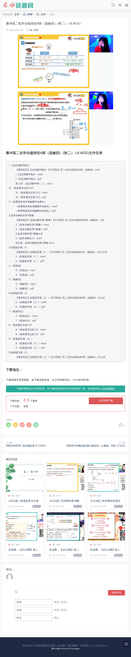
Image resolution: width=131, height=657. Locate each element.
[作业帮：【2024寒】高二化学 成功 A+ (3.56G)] (106, 526)
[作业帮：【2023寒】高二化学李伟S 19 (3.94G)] (24, 526)
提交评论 (116, 593)
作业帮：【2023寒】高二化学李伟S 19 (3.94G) (25, 550)
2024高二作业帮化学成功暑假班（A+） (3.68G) (105, 501)
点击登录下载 (106, 400)
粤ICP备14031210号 (61, 649)
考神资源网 (18, 5)
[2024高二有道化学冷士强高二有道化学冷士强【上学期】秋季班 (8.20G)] (24, 477)
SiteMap (75, 649)
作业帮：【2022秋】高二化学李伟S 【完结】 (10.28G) (65, 550)
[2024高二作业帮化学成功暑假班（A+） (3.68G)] (106, 477)
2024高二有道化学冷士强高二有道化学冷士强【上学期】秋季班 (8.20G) (24, 501)
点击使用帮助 (107, 389)
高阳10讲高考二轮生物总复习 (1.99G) (26, 446)
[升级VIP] (126, 644)
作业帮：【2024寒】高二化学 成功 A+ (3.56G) (105, 550)
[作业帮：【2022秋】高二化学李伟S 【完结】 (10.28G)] (65, 526)
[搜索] (113, 5)
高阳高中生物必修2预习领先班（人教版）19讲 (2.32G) (95, 446)
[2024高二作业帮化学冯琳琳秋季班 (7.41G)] (65, 477)
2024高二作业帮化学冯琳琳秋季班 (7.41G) (64, 501)
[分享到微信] (8, 424)
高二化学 (34, 30)
